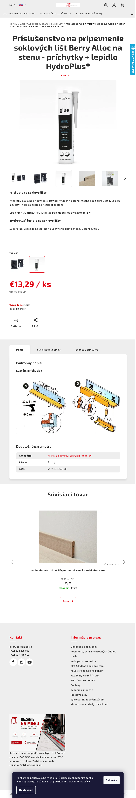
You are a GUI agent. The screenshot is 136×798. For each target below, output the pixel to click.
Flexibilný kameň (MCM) (85, 675)
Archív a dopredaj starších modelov (69, 456)
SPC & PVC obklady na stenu (87, 666)
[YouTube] (29, 662)
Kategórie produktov (84, 661)
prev (12, 562)
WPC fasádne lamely (83, 680)
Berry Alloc (68, 75)
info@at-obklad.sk (20, 647)
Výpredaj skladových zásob (87, 699)
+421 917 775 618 (19, 655)
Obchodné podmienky (84, 647)
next (124, 562)
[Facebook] (13, 662)
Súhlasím (111, 780)
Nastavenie (26, 790)
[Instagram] (21, 662)
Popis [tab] (19, 350)
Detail (66, 601)
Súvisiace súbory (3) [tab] (49, 350)
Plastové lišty (79, 695)
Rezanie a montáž (82, 690)
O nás (74, 656)
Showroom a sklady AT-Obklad (89, 704)
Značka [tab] (86, 350)
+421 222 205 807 (19, 651)
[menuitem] (18, 14)
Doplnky (75, 685)
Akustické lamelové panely (87, 671)
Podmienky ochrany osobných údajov (93, 651)
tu (88, 781)
